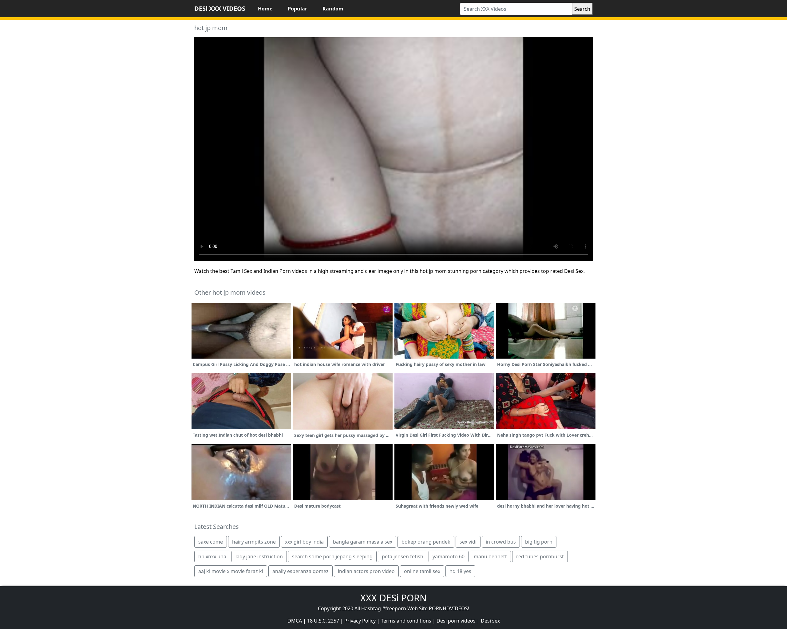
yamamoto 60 (449, 556)
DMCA (294, 620)
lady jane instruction (259, 556)
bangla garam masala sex (362, 541)
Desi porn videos (456, 620)
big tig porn (538, 541)
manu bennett (490, 556)
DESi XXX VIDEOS (219, 8)
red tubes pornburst (540, 556)
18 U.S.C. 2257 (323, 620)
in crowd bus (501, 541)
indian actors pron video (366, 571)
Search (582, 9)
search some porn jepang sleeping (332, 556)
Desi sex (490, 620)
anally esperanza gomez (300, 571)
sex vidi (468, 541)
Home (265, 8)
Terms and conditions (406, 620)
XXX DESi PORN (393, 598)
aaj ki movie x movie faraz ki (230, 571)
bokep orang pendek (425, 541)
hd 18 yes (460, 571)
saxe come (210, 541)
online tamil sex (422, 571)
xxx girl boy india (304, 541)
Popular (297, 8)
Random (332, 8)
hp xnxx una (212, 556)
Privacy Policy (360, 620)
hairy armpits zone (254, 541)
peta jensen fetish (402, 556)
